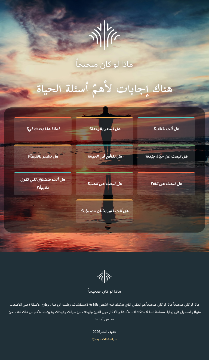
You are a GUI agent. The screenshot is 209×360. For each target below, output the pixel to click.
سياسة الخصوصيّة (105, 339)
